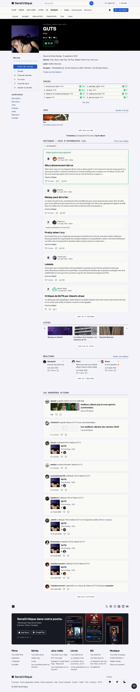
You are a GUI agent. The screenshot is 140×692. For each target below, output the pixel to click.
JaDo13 (53, 520)
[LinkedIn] (123, 607)
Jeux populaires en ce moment (59, 668)
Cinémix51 (55, 422)
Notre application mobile (29, 682)
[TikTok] (119, 607)
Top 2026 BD (95, 655)
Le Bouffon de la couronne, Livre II (78, 662)
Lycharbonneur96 (58, 476)
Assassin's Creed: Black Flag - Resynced (60, 662)
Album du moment (117, 665)
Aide (56, 682)
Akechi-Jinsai (62, 288)
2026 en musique (105, 520)
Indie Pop (63, 60)
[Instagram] (115, 607)
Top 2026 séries (37, 655)
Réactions (48, 356)
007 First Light (56, 658)
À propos (15, 682)
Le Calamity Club (77, 658)
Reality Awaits (115, 661)
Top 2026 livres (77, 655)
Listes (46, 322)
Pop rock (94, 60)
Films (15, 650)
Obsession (16, 658)
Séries (34, 650)
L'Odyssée (15, 661)
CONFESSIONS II (117, 658)
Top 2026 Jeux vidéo (59, 655)
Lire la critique (50, 177)
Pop (60, 24)
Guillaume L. (61, 221)
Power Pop (85, 60)
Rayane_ (60, 190)
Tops (45, 110)
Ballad (77, 60)
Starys (53, 442)
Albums (54, 24)
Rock (57, 60)
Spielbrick (55, 498)
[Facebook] (111, 607)
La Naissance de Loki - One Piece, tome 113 (99, 662)
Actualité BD (95, 667)
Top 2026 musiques (117, 655)
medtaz (54, 465)
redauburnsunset (58, 564)
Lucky (33, 661)
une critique (78, 586)
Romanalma (55, 542)
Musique (115, 650)
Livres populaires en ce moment (80, 668)
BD (92, 650)
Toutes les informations (52, 72)
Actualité (15, 665)
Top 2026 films (17, 655)
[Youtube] (127, 607)
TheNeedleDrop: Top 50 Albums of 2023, (67, 68)
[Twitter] (106, 607)
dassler (54, 401)
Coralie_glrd (61, 257)
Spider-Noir (35, 658)
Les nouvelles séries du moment (40, 666)
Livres (74, 650)
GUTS (64, 24)
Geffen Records (55, 64)
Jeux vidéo (57, 650)
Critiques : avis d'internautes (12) (64, 141)
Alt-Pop (71, 60)
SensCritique (47, 24)
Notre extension (46, 682)
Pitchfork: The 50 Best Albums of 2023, (100, 68)
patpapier (61, 158)
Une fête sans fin (97, 658)
